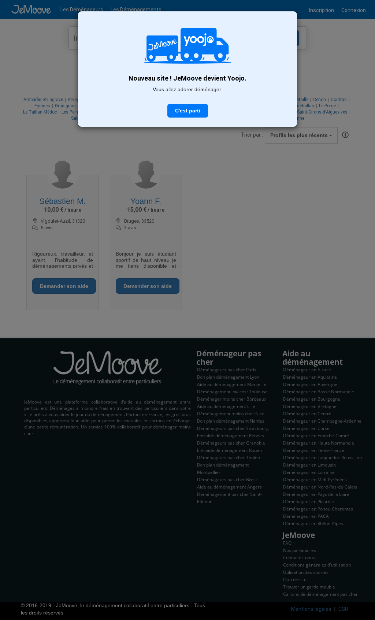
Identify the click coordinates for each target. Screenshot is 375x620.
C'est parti (187, 111)
